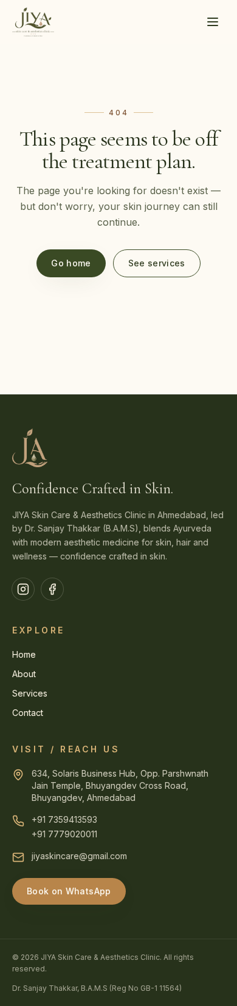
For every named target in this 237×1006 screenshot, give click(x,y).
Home (24, 654)
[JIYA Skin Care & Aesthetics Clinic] (33, 21)
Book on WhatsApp (69, 891)
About (24, 674)
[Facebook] (52, 589)
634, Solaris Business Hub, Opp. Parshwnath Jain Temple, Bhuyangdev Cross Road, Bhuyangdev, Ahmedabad (120, 785)
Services (29, 693)
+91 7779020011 (64, 834)
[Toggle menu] (213, 22)
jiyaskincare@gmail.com (79, 856)
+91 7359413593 (64, 819)
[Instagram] (23, 589)
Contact (27, 712)
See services (156, 263)
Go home (71, 263)
